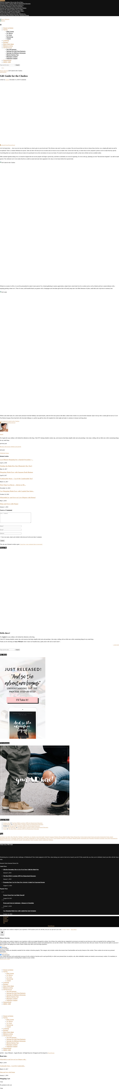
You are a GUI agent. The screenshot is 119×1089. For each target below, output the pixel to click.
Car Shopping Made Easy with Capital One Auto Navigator (19, 911)
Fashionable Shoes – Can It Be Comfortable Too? (16, 478)
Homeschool (7, 60)
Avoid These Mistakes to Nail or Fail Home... (11, 6)
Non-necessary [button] (4, 953)
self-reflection (26, 840)
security (21, 840)
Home (1, 70)
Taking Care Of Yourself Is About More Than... (12, 11)
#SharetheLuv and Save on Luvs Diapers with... (13, 1059)
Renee (4, 829)
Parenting (9, 37)
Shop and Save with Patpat (9, 504)
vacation (36, 840)
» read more (116, 645)
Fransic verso (6, 823)
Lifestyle (63, 838)
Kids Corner (10, 31)
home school (110, 837)
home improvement (86, 837)
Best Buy (15, 837)
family (43, 837)
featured (47, 837)
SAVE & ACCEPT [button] (5, 959)
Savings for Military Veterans (16, 53)
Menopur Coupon (12, 57)
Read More (74, 929)
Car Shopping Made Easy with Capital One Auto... (17, 491)
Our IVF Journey (11, 49)
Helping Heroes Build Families (62, 837)
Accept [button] (64, 929)
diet (40, 837)
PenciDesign (51, 926)
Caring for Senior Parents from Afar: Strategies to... (13, 14)
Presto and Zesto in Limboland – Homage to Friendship (18, 903)
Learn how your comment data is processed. (31, 544)
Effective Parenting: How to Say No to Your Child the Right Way (21, 869)
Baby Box (10, 837)
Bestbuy (21, 837)
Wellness (50, 840)
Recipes (5, 42)
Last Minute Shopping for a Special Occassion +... (16, 459)
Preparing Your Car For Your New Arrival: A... (12, 5)
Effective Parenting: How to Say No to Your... (11, 2)
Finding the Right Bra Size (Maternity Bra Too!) (16, 466)
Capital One (26, 837)
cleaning (33, 837)
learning (58, 838)
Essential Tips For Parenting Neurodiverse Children (13, 8)
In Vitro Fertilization (30, 838)
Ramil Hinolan (7, 824)
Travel (8, 39)
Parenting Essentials (99, 838)
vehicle (40, 840)
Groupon (51, 837)
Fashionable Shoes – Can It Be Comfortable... (12, 1066)
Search (17, 65)
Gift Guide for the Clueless (12, 421)
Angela (7, 79)
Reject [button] (68, 929)
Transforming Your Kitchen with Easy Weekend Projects (14, 15)
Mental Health (76, 838)
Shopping (5, 70)
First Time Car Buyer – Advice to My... (13, 485)
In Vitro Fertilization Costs (42, 838)
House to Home (8, 28)
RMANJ (16, 840)
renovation (107, 838)
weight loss (45, 840)
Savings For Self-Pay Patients (16, 51)
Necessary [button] (2, 945)
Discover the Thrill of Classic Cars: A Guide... (12, 9)
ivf (49, 838)
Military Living (8, 46)
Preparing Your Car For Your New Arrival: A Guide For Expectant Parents (24, 882)
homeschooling (4, 838)
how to (10, 838)
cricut (37, 837)
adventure (2, 837)
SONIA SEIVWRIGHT (9, 827)
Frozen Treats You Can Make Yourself (13, 895)
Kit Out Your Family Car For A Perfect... (10, 12)
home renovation (95, 837)
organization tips (84, 838)
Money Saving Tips (12, 55)
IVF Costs (53, 838)
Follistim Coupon (11, 58)
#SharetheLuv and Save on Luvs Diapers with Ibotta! (18, 497)
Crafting (6, 40)
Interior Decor (20, 838)
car (30, 837)
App (6, 837)
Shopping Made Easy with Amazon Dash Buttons (16, 472)
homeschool (103, 837)
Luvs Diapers (69, 838)
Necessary (4, 947)
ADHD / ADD (7, 62)
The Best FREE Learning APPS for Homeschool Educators (15, 3)
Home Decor (77, 837)
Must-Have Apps (8, 44)
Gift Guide (3, 421)
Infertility (14, 838)
